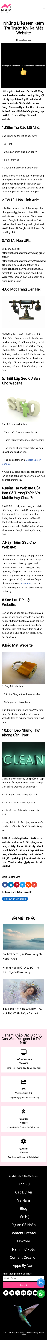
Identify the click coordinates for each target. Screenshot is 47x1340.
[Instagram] (23, 1293)
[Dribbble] (29, 1293)
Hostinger (26, 583)
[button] (5, 885)
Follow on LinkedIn (15, 898)
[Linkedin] (5, 1293)
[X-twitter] (17, 1293)
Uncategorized (25, 40)
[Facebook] (11, 1293)
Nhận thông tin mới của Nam (17, 1273)
